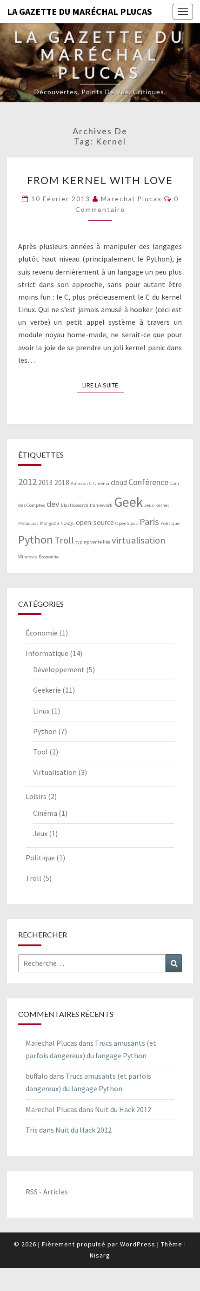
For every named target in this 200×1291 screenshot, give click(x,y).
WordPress (137, 1244)
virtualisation (139, 540)
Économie (49, 557)
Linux (41, 710)
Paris (149, 522)
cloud (119, 482)
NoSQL (67, 523)
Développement (59, 669)
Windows (27, 557)
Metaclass (28, 523)
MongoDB (49, 523)
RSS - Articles (47, 1191)
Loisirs (36, 796)
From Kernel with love (100, 180)
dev (53, 503)
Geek (128, 502)
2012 (27, 482)
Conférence (148, 482)
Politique (170, 523)
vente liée (100, 542)
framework (101, 505)
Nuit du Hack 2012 (123, 1109)
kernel (162, 505)
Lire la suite (103, 384)
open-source (95, 522)
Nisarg (100, 1255)
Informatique (47, 653)
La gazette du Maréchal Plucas (79, 11)
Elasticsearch (74, 505)
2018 (61, 482)
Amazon (79, 483)
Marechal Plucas (131, 199)
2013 (45, 482)
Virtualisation (55, 772)
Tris (32, 1129)
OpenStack (126, 523)
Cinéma (101, 483)
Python (35, 539)
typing (82, 542)
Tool (40, 751)
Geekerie (47, 690)
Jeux (149, 505)
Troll (64, 540)
